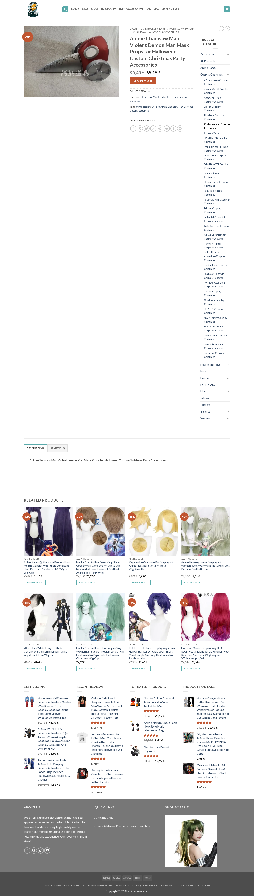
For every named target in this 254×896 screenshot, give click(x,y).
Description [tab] (35, 448)
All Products (207, 61)
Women (205, 418)
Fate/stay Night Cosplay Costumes (217, 201)
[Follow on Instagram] (34, 850)
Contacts (77, 885)
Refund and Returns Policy (161, 885)
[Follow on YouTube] (47, 850)
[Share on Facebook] (133, 128)
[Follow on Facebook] (27, 850)
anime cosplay (143, 106)
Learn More (143, 80)
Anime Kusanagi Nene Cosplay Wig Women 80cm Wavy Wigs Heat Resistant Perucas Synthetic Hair (205, 566)
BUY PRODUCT (35, 582)
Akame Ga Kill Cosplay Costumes (216, 91)
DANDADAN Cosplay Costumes (215, 140)
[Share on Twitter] (147, 128)
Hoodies (205, 378)
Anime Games (208, 67)
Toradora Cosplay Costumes (214, 355)
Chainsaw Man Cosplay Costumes (156, 32)
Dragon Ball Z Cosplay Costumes (216, 184)
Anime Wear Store (153, 29)
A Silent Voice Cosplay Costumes (216, 82)
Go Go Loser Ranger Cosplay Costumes (215, 236)
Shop (85, 9)
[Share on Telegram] (180, 128)
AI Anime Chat (103, 817)
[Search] (65, 9)
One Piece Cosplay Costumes (214, 302)
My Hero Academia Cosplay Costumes (214, 284)
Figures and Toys (210, 364)
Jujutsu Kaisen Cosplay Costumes (216, 266)
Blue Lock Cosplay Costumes (214, 117)
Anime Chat (108, 9)
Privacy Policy (124, 885)
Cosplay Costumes (182, 29)
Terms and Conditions (195, 885)
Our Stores (61, 885)
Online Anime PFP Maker (163, 9)
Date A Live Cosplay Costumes (215, 157)
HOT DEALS (207, 384)
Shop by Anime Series (99, 885)
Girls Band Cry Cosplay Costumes (216, 228)
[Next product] (221, 28)
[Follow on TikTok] (41, 850)
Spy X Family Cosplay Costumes (215, 319)
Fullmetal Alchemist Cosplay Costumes (214, 219)
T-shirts (205, 411)
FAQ (138, 885)
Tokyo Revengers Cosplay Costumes (214, 346)
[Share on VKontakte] (167, 128)
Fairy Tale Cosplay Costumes (214, 192)
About (48, 885)
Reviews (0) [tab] (57, 448)
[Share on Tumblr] (173, 128)
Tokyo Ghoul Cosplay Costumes (216, 337)
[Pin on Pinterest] (160, 128)
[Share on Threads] (153, 128)
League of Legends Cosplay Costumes (214, 275)
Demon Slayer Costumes (211, 175)
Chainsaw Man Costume (180, 106)
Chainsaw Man (159, 106)
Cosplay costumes (139, 110)
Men (203, 391)
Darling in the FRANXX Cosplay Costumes (216, 148)
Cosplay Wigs (211, 133)
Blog (94, 9)
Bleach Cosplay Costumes (212, 108)
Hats (203, 371)
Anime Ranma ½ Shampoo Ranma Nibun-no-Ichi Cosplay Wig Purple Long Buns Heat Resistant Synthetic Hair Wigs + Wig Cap (47, 567)
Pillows (204, 398)
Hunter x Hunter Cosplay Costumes (214, 245)
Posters (205, 404)
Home (75, 9)
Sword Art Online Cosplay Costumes (214, 328)
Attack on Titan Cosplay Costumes (214, 99)
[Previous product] (227, 28)
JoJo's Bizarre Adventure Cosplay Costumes (214, 256)
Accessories (207, 54)
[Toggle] (228, 54)
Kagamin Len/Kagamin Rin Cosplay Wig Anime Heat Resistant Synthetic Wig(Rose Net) (151, 566)
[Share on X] (140, 128)
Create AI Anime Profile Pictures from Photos (123, 826)
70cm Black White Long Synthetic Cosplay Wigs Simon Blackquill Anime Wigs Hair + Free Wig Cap (45, 651)
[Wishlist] (227, 9)
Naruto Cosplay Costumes (212, 293)
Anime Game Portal (132, 9)
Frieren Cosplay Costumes (212, 210)
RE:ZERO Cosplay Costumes (213, 311)
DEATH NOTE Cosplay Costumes (216, 166)
